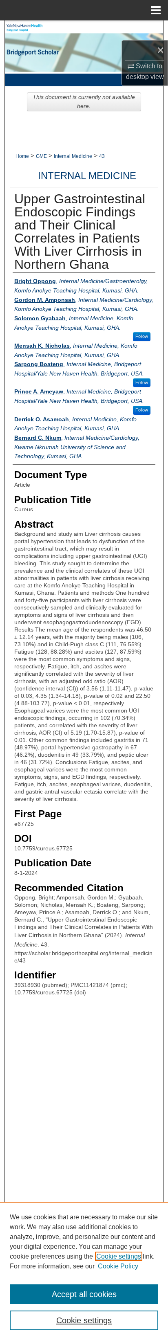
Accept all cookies (84, 1294)
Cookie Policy (118, 1266)
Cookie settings (118, 1256)
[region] (84, 1271)
